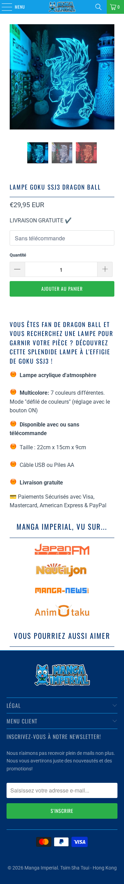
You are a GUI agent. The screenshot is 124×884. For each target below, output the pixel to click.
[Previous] (14, 78)
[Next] (109, 78)
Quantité (18, 255)
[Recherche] (98, 7)
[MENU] (3, 7)
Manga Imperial (41, 868)
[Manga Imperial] (62, 7)
